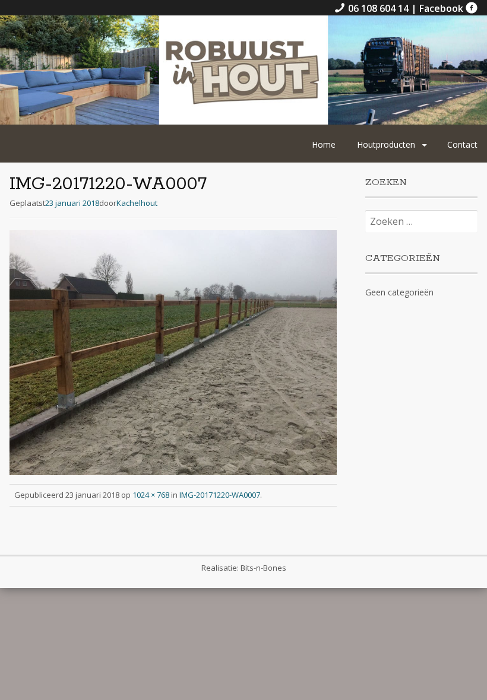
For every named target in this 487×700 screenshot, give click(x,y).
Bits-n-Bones (263, 567)
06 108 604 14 (378, 8)
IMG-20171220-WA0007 (219, 494)
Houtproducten (386, 144)
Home (324, 144)
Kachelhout (136, 203)
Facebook (442, 8)
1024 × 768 (150, 494)
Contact (462, 144)
